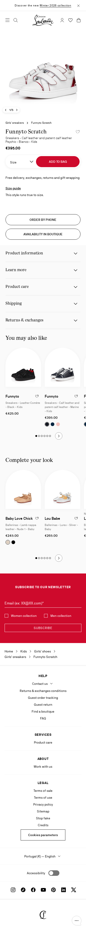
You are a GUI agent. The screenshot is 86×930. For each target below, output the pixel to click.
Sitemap (43, 811)
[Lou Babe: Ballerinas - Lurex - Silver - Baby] (62, 489)
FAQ (43, 718)
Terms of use (43, 797)
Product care (17, 287)
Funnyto (12, 396)
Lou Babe (52, 518)
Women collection (24, 616)
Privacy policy (43, 804)
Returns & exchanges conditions (43, 691)
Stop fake (43, 818)
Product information (24, 253)
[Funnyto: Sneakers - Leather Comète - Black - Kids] (23, 367)
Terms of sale (43, 790)
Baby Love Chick (19, 518)
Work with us (43, 766)
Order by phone (43, 220)
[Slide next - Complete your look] (58, 558)
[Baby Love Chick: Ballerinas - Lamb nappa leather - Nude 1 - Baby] (23, 489)
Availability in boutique (43, 234)
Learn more (16, 270)
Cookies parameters (43, 835)
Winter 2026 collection (55, 5)
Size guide (13, 188)
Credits (43, 825)
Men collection (60, 616)
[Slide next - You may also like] (58, 436)
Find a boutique (43, 711)
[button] (76, 920)
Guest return (43, 704)
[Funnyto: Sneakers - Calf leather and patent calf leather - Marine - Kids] (62, 367)
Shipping (14, 304)
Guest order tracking (43, 698)
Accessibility (36, 873)
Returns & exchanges (24, 320)
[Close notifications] (78, 5)
